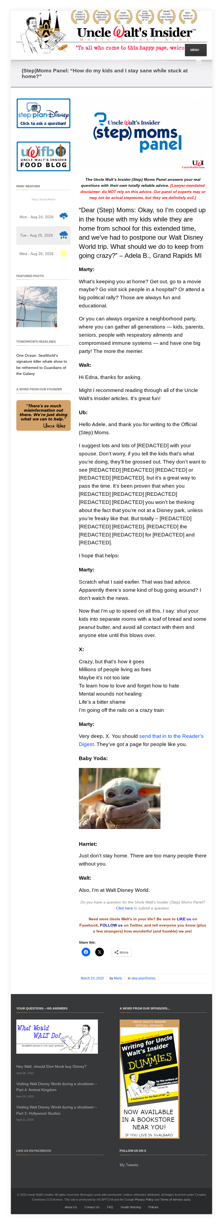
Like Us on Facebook (33, 1150)
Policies (153, 1207)
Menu (194, 50)
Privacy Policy (144, 1199)
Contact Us (92, 1207)
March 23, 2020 (92, 978)
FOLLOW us (111, 925)
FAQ (110, 1207)
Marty (118, 978)
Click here (124, 908)
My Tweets (129, 1165)
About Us (71, 1207)
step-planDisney (143, 978)
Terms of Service (171, 1199)
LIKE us (184, 919)
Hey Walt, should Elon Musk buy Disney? (51, 1066)
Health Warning (131, 1207)
